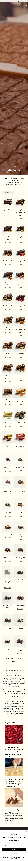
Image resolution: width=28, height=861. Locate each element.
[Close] (26, 831)
